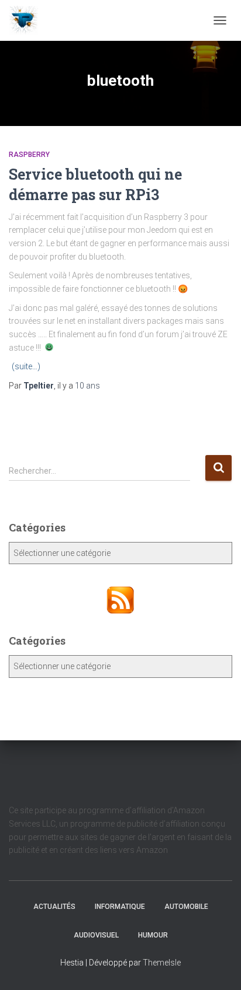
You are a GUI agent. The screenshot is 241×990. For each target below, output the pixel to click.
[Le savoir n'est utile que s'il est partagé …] (28, 20)
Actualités (54, 906)
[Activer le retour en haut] (218, 966)
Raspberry (29, 155)
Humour (153, 935)
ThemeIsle (162, 962)
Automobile (186, 906)
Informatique (120, 906)
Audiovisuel (96, 935)
